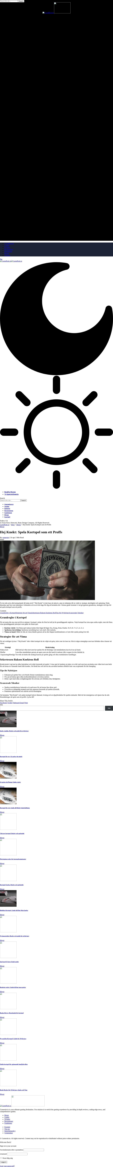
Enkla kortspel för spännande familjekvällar (14, 1064)
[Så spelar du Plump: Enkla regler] (8, 778)
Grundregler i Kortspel (8, 613)
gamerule (6, 537)
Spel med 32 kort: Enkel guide (9, 962)
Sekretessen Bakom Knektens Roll (44, 613)
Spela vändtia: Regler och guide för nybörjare (14, 731)
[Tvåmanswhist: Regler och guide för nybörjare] (8, 932)
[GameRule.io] (11, 261)
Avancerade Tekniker (76, 613)
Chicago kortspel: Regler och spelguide (12, 833)
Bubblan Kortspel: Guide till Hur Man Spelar (14, 910)
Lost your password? (7, 1166)
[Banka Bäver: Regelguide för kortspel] (8, 1009)
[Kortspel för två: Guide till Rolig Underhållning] (8, 803)
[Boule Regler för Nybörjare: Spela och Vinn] (8, 1086)
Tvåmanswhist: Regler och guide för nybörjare (14, 936)
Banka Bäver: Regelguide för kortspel (12, 1013)
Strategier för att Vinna (24, 613)
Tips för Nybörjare (62, 613)
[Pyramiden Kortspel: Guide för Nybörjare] (8, 1034)
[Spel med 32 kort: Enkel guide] (8, 957)
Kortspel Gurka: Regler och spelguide (12, 885)
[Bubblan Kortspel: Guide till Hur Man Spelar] (8, 906)
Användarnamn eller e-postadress (11, 1150)
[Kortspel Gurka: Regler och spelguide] (8, 880)
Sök (1, 705)
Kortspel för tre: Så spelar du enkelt (11, 756)
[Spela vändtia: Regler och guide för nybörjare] (8, 727)
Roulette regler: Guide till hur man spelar (13, 987)
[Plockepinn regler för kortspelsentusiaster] (8, 855)
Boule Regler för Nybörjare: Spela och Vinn (13, 1090)
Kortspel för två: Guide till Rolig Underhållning (15, 808)
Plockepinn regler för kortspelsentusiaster (13, 859)
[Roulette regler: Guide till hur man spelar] (8, 983)
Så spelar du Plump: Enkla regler (10, 782)
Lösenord (3, 1154)
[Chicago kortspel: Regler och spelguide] (8, 829)
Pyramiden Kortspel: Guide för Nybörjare (13, 1039)
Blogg (2, 527)
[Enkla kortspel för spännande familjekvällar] (8, 1060)
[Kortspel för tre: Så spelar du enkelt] (8, 752)
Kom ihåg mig (7, 1158)
